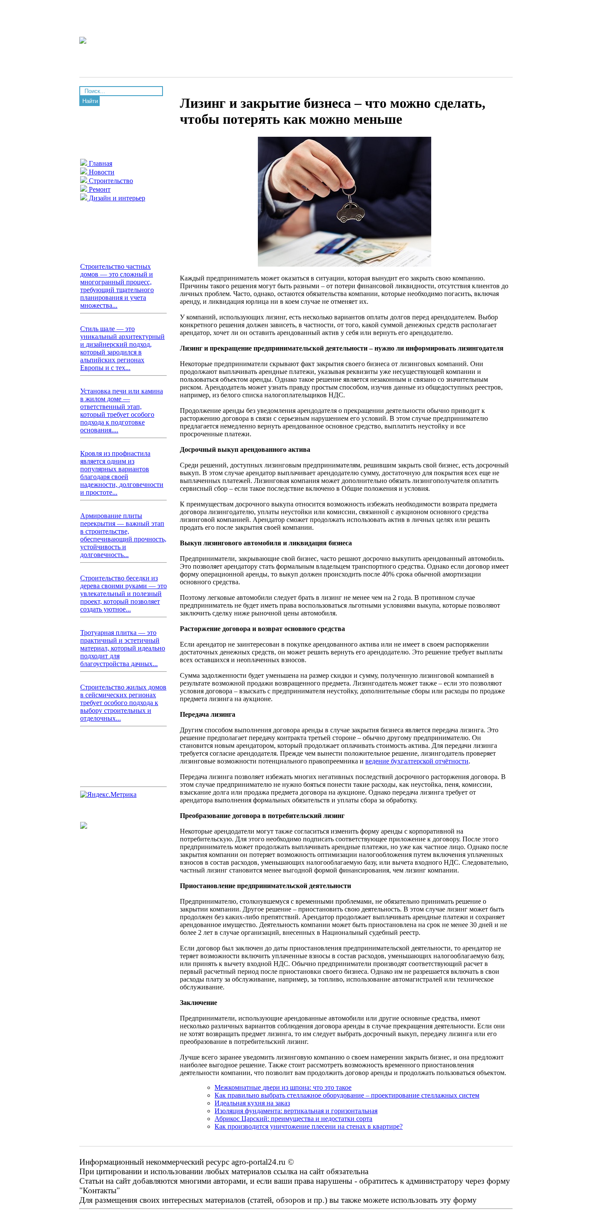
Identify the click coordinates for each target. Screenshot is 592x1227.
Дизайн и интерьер (116, 198)
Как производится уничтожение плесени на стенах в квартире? (309, 1126)
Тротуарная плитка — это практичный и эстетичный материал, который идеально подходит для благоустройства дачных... (122, 648)
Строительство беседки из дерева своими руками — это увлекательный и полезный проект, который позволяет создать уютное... (123, 593)
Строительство (110, 180)
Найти (90, 101)
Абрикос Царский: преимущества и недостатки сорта (293, 1118)
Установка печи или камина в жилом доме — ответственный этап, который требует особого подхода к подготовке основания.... (121, 410)
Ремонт (99, 189)
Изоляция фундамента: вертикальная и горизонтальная (296, 1110)
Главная (99, 163)
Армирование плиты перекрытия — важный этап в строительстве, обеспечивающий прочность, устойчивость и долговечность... (123, 535)
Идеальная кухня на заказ (252, 1103)
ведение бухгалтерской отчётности (416, 761)
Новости (100, 172)
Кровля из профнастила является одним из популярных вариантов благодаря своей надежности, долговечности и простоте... (121, 473)
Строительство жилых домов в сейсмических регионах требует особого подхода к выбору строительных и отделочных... (123, 702)
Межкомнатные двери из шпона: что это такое (283, 1087)
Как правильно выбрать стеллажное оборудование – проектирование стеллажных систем (347, 1095)
